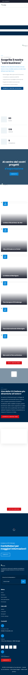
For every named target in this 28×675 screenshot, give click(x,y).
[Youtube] (14, 647)
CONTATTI (5, 554)
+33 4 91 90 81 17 (5, 656)
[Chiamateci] (2, 651)
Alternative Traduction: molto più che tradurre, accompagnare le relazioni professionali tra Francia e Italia (13, 484)
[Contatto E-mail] (2, 625)
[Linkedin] (2, 647)
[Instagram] (10, 647)
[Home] (3, 566)
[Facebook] (6, 647)
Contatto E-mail (4, 629)
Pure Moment (17, 667)
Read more (5, 498)
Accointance (6, 669)
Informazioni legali (15, 669)
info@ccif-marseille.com (7, 631)
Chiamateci (3, 655)
